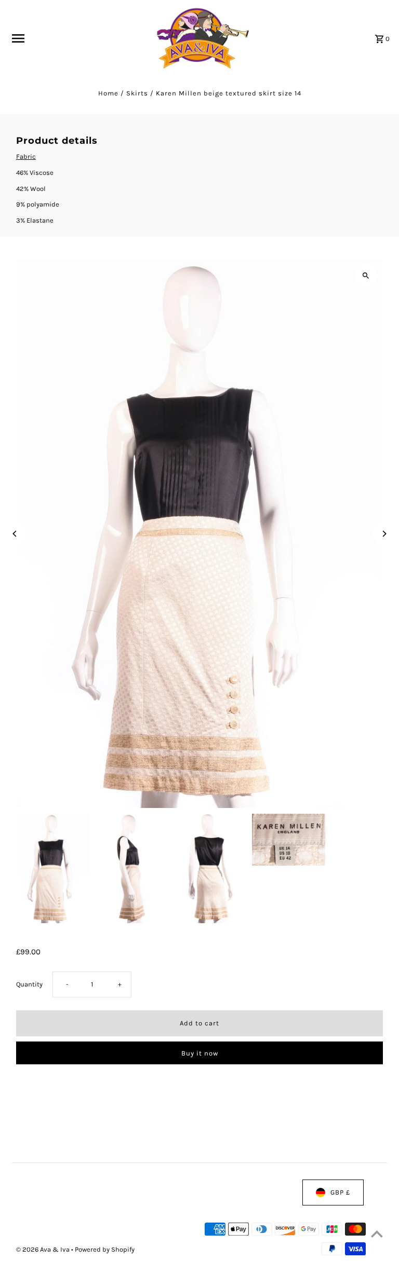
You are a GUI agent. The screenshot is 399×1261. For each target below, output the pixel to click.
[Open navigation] (76, 38)
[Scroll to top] (377, 1233)
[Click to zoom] (366, 275)
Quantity (29, 984)
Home (108, 93)
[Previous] (14, 533)
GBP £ (340, 1192)
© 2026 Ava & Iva (43, 1250)
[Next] (384, 533)
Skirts (137, 93)
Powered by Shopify (105, 1250)
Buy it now (199, 1053)
